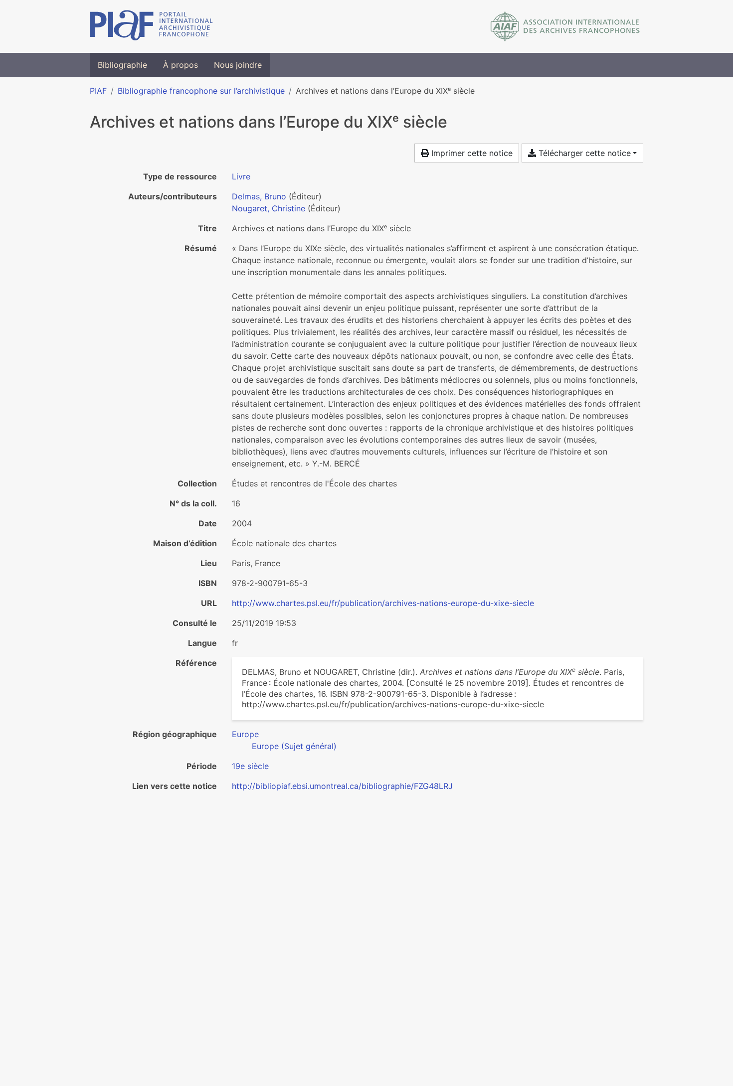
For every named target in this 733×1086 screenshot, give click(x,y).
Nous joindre (238, 65)
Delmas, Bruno (259, 196)
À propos (180, 65)
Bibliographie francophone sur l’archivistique (201, 91)
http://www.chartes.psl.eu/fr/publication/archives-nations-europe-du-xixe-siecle (383, 603)
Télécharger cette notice (583, 153)
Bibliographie (122, 65)
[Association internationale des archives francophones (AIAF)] (565, 26)
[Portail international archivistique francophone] (151, 26)
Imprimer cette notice (471, 153)
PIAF (98, 91)
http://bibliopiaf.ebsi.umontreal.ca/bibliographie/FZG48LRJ (342, 786)
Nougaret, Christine (268, 208)
